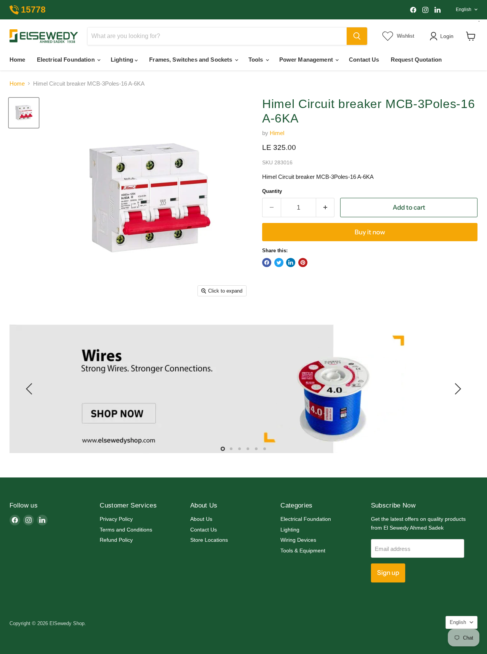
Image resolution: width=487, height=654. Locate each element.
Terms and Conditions (126, 530)
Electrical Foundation (66, 59)
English (463, 9)
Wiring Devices (298, 540)
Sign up (388, 572)
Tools (256, 59)
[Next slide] (456, 388)
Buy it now (370, 232)
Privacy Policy (116, 519)
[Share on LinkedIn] (290, 262)
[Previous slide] (30, 388)
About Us (201, 519)
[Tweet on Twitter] (278, 262)
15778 (33, 9)
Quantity (272, 191)
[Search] (357, 36)
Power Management (307, 59)
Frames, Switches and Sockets (191, 59)
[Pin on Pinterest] (302, 262)
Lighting (123, 59)
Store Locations (209, 540)
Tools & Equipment (302, 550)
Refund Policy (116, 540)
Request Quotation (416, 59)
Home (17, 59)
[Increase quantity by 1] (325, 207)
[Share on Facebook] (266, 262)
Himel (277, 133)
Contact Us (364, 59)
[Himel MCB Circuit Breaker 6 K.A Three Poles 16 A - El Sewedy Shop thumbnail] (24, 113)
